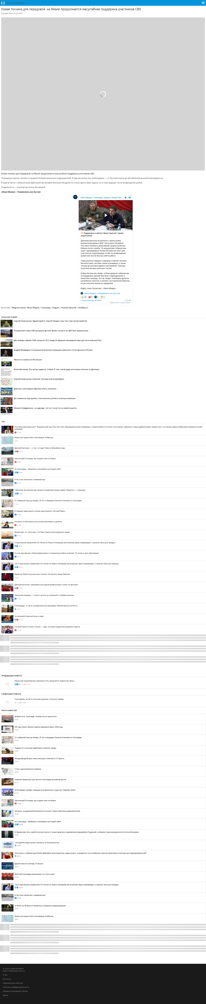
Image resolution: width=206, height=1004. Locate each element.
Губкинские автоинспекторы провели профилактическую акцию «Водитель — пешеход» (50, 490)
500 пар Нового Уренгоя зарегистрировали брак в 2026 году (39, 727)
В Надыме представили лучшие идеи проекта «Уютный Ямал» (40, 511)
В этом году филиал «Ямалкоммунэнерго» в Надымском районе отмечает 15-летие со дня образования (57, 553)
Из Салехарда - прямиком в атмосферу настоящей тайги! (38, 469)
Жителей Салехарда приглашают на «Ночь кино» (35, 874)
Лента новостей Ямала (12, 999)
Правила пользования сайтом (15, 991)
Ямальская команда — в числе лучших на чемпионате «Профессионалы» (44, 595)
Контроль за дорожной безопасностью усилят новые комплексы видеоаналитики (47, 811)
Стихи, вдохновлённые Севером (28, 769)
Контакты (7, 979)
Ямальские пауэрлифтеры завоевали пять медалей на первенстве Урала (44, 681)
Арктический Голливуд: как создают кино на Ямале (35, 458)
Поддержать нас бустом (29, 191)
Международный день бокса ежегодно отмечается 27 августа (39, 758)
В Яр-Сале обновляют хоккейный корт (30, 479)
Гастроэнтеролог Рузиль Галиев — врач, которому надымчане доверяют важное (47, 627)
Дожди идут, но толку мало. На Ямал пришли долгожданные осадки (42, 532)
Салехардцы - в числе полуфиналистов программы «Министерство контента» (46, 606)
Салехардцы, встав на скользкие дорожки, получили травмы (39, 699)
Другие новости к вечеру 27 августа (29, 864)
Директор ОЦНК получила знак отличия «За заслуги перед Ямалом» (42, 574)
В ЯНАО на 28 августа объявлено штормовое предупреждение (40, 906)
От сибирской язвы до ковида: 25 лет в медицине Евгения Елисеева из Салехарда (48, 501)
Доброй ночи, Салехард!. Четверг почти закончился (36, 716)
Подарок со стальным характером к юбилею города (35, 748)
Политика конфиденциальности (16, 987)
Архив (5, 995)
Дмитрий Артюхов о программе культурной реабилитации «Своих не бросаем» (46, 585)
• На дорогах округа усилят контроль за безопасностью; (37, 843)
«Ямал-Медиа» (8, 191)
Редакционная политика (13, 983)
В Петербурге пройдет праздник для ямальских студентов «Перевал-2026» (45, 790)
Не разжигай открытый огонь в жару (29, 616)
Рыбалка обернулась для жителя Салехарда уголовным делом (40, 779)
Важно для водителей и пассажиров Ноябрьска (34, 437)
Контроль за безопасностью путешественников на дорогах (38, 522)
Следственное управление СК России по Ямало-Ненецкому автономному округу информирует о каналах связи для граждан (65, 543)
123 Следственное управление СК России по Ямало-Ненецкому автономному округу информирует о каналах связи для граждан (66, 564)
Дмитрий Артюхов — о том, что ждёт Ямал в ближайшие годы (40, 448)
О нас (5, 975)
